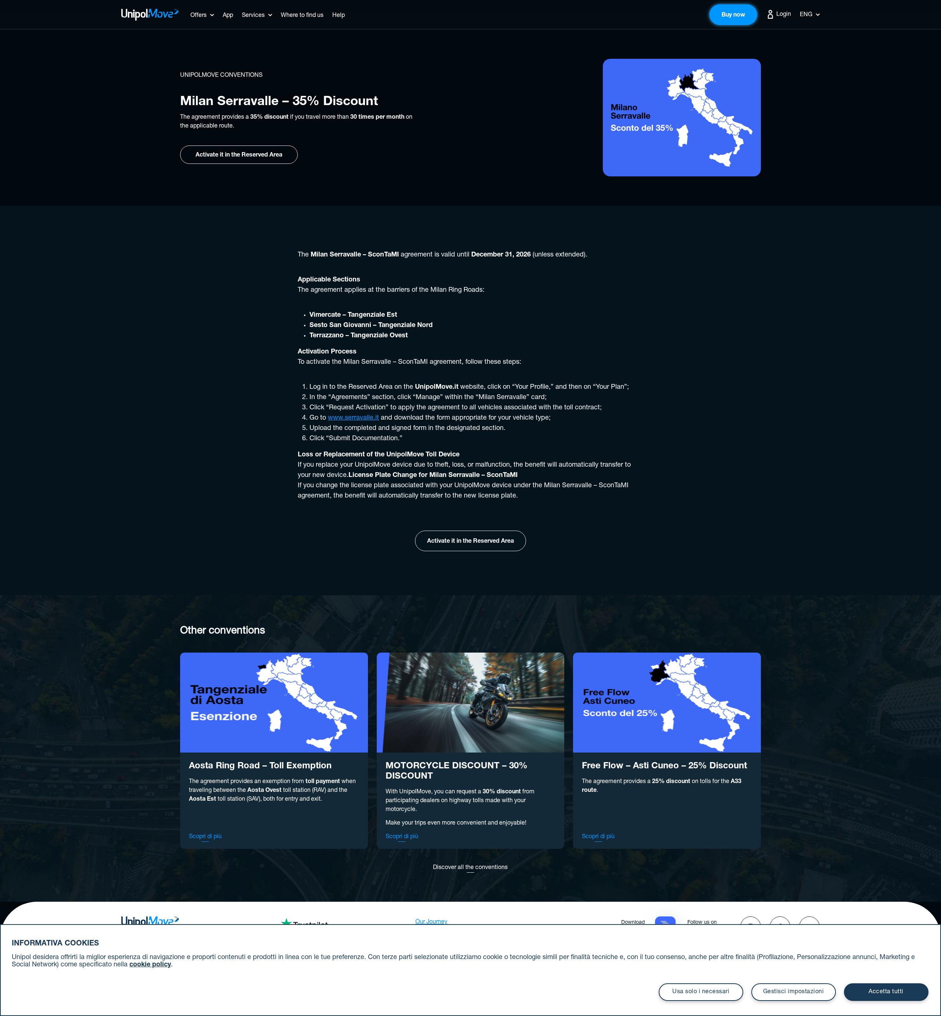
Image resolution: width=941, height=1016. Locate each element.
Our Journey (431, 922)
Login (783, 15)
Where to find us (302, 16)
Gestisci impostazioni (793, 992)
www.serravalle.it (353, 418)
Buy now (733, 15)
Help (338, 16)
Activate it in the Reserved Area (239, 155)
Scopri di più (205, 837)
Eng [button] (806, 15)
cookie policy (150, 965)
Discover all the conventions (470, 868)
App (228, 16)
